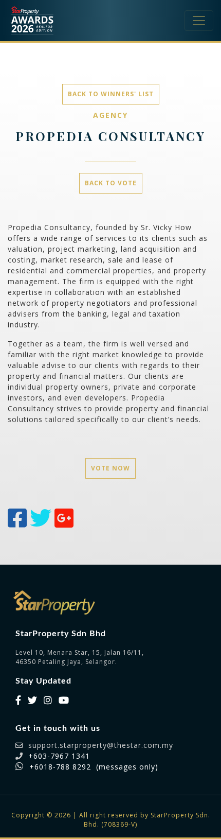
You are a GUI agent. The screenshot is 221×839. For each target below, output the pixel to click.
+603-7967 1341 (59, 756)
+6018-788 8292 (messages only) (93, 767)
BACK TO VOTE (111, 183)
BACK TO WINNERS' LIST (111, 94)
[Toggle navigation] (199, 20)
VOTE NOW (110, 468)
